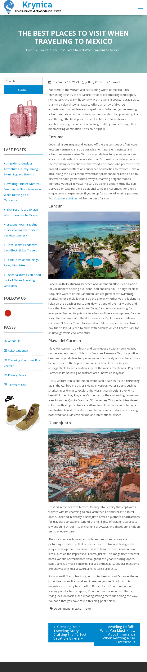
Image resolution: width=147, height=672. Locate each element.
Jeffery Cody (94, 82)
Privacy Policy (17, 375)
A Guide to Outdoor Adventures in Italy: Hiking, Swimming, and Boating (21, 168)
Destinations (62, 608)
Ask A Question (18, 350)
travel (87, 608)
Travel (115, 82)
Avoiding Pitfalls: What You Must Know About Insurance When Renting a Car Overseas (117, 634)
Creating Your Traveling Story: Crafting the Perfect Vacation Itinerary (70, 632)
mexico (76, 608)
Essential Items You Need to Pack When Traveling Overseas (22, 280)
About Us (14, 341)
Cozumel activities (66, 198)
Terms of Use (17, 385)
